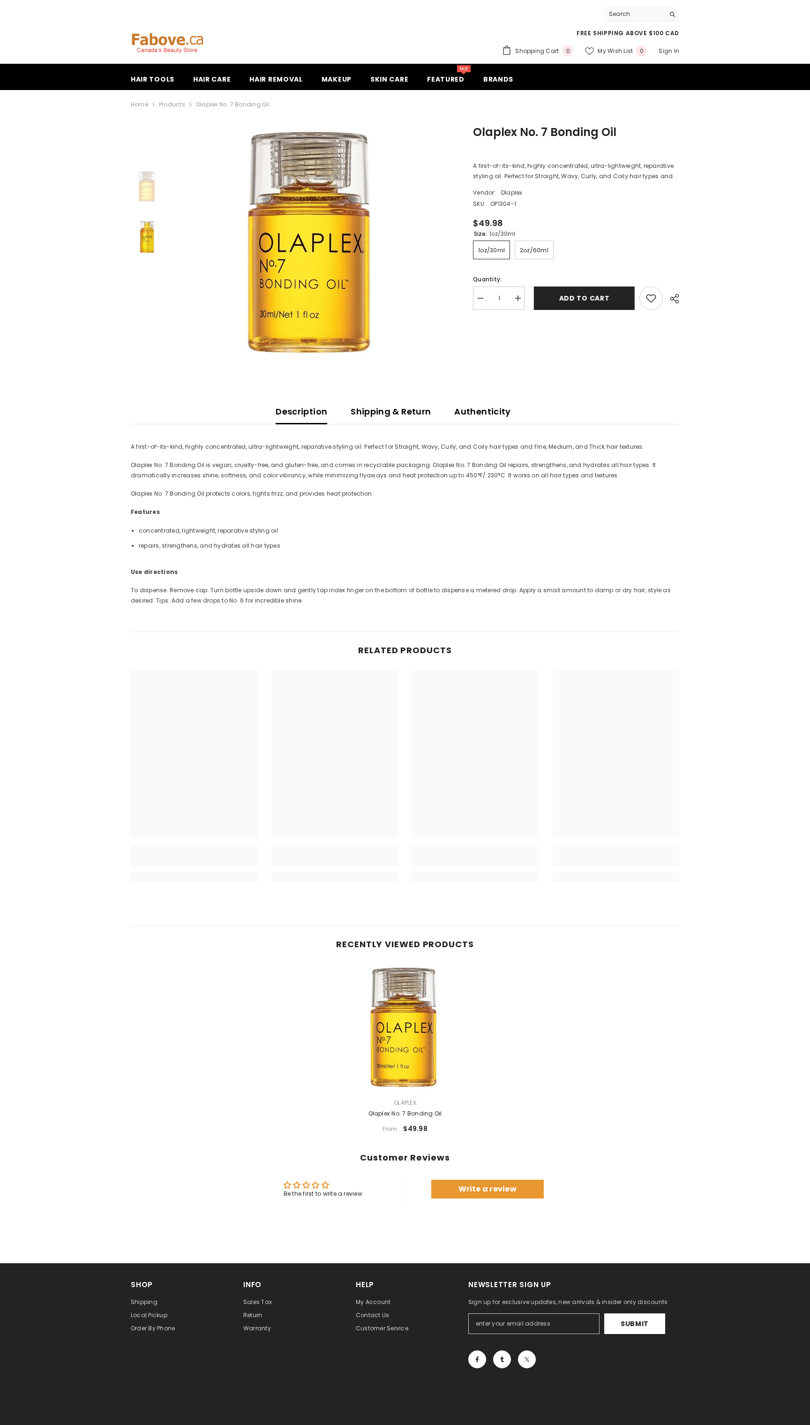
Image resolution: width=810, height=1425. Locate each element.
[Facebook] (477, 1359)
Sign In (669, 51)
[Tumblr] (502, 1359)
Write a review (487, 1189)
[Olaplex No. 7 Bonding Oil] (405, 1027)
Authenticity (482, 411)
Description (301, 411)
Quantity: (487, 279)
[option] (311, 242)
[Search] (641, 14)
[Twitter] (527, 1359)
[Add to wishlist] (651, 298)
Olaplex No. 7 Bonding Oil (405, 1113)
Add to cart (582, 298)
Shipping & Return (391, 411)
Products (172, 104)
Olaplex (512, 192)
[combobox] (634, 14)
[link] (194, 861)
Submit (635, 1323)
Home (139, 104)
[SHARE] (671, 298)
